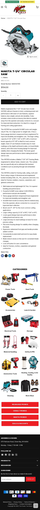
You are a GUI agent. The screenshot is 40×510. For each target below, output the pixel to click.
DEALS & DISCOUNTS (20, 423)
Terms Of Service (29, 502)
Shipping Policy (12, 504)
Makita (5, 77)
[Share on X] (6, 255)
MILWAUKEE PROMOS (20, 404)
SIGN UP (30, 479)
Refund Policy (7, 502)
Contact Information (26, 504)
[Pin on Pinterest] (13, 255)
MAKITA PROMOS (20, 417)
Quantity (4, 91)
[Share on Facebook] (2, 255)
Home (3, 18)
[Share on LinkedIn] (9, 255)
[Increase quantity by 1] (18, 95)
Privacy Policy (18, 502)
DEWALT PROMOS (20, 411)
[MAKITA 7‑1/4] (4, 63)
